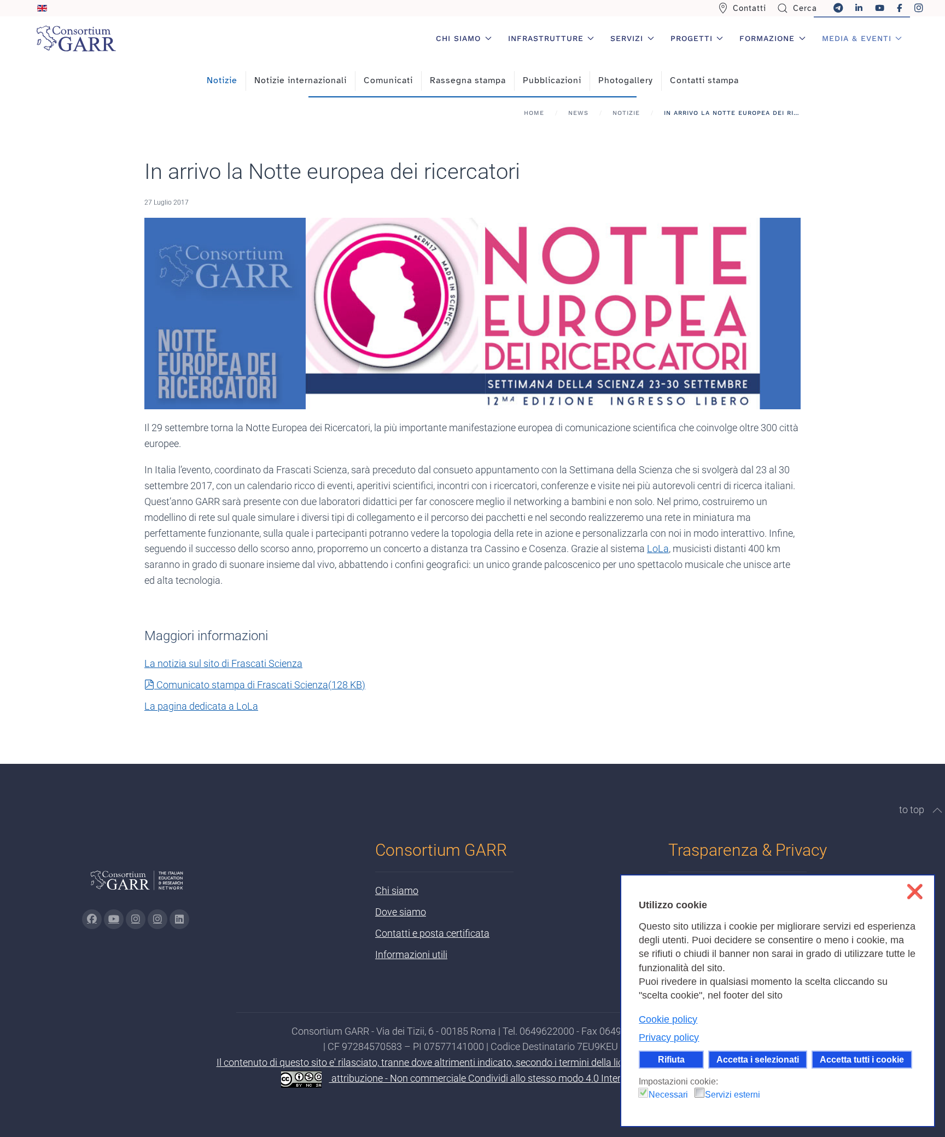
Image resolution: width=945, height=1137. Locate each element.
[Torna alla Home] (76, 38)
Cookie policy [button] (668, 1019)
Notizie (222, 80)
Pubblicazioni (552, 80)
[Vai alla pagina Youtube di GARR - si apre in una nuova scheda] (114, 919)
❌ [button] (914, 891)
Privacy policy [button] (669, 1037)
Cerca (805, 8)
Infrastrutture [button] (546, 38)
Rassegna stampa (468, 80)
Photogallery (625, 80)
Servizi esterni (732, 1094)
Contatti (749, 8)
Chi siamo (396, 890)
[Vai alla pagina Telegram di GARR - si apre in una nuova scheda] (157, 919)
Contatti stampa (704, 80)
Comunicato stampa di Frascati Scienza (260, 685)
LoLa (658, 548)
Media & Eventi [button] (856, 38)
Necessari (668, 1094)
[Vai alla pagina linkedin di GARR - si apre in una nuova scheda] (179, 919)
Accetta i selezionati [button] (757, 1059)
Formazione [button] (767, 38)
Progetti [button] (691, 38)
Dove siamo (400, 912)
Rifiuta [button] (671, 1059)
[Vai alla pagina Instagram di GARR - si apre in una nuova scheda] (135, 919)
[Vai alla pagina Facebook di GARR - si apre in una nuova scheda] (92, 919)
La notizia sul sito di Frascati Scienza (223, 663)
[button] (937, 810)
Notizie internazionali (300, 80)
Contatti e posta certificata (432, 933)
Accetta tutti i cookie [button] (862, 1059)
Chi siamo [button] (458, 38)
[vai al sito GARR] (136, 885)
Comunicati (388, 80)
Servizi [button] (626, 38)
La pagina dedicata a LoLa (201, 706)
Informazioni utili (411, 954)
